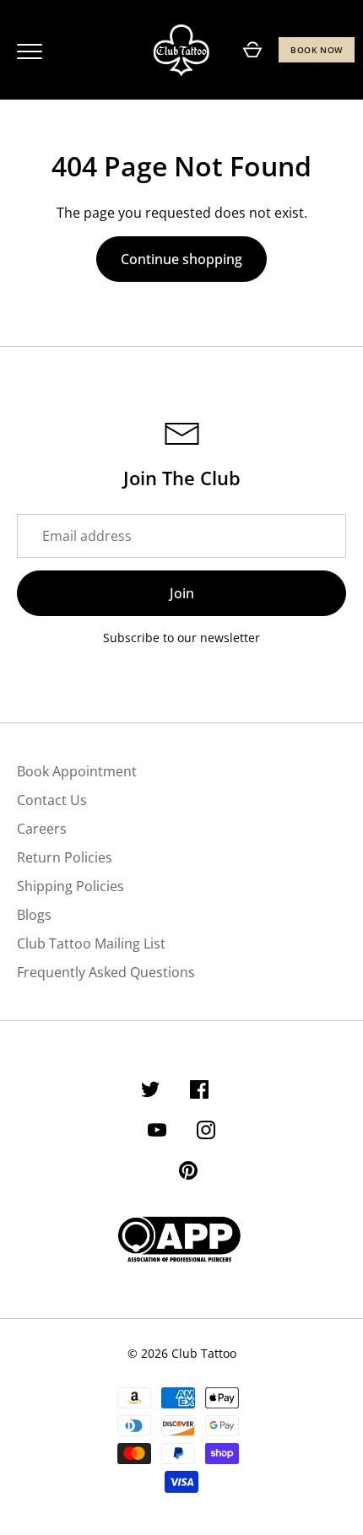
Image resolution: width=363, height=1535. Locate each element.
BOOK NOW (316, 50)
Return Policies (64, 857)
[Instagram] (206, 1132)
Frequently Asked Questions (106, 972)
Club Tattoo (203, 1353)
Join (182, 593)
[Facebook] (199, 1092)
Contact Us (52, 800)
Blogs (34, 914)
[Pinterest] (188, 1173)
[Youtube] (157, 1132)
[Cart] (252, 49)
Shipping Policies (70, 886)
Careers (42, 828)
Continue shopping (181, 259)
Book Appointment (77, 771)
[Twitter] (150, 1092)
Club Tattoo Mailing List (91, 943)
